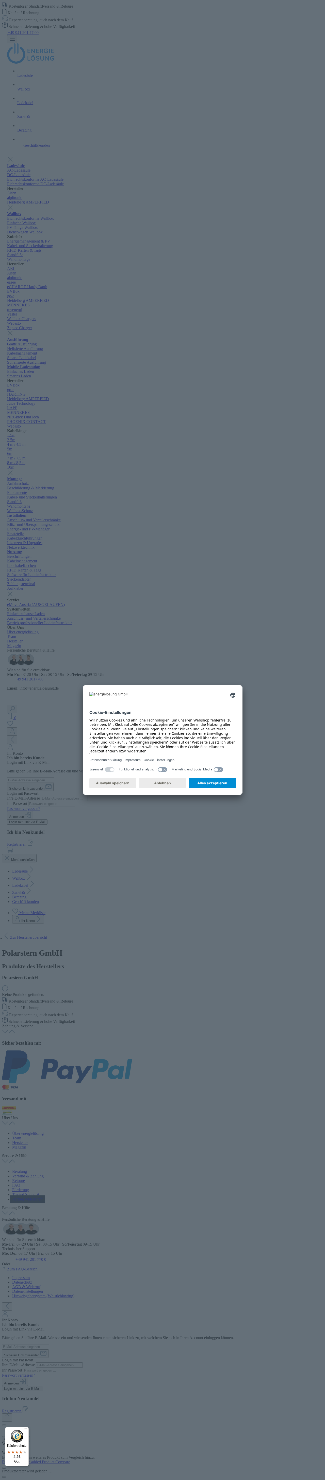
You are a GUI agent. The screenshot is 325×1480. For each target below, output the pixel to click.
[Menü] (26, 1430)
